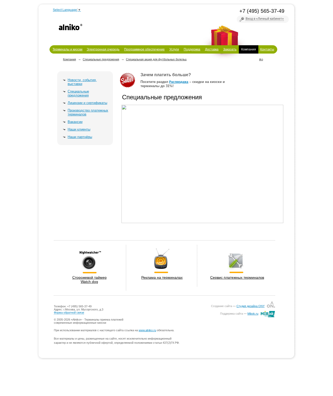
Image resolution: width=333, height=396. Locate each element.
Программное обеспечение (144, 49)
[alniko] (70, 27)
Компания (248, 49)
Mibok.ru (252, 313)
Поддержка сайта (231, 313)
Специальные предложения (78, 93)
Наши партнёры (80, 137)
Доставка (212, 49)
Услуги (174, 49)
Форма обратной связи (69, 312)
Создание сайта (221, 306)
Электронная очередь (103, 49)
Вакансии (75, 122)
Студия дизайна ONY (250, 306)
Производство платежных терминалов (88, 112)
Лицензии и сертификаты (87, 103)
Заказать (229, 49)
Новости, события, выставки (82, 82)
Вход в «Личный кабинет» (265, 19)
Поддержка (192, 49)
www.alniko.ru (147, 330)
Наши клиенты (79, 129)
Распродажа (178, 82)
